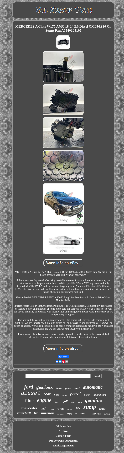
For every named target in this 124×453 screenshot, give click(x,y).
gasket (68, 388)
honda (59, 388)
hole (56, 394)
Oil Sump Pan (63, 426)
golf (65, 401)
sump (89, 407)
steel (77, 388)
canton (60, 414)
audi (43, 408)
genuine (93, 400)
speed (73, 402)
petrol (75, 393)
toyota (60, 409)
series (96, 413)
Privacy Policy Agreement (63, 440)
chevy (57, 402)
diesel (30, 393)
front (69, 413)
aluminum (82, 413)
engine (44, 400)
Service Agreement (63, 445)
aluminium (99, 394)
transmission (44, 413)
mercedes (29, 408)
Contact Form (63, 435)
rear (47, 394)
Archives (63, 431)
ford (28, 387)
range (102, 408)
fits (78, 408)
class (107, 414)
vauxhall (24, 413)
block (87, 394)
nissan (52, 409)
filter (29, 400)
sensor (70, 409)
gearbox (44, 387)
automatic (93, 387)
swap (64, 395)
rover (80, 402)
